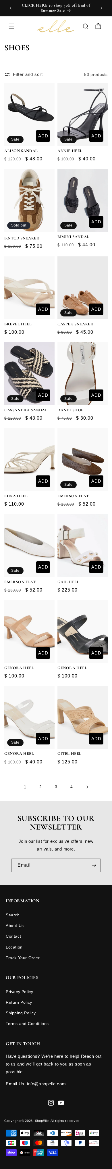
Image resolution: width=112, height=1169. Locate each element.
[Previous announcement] (10, 8)
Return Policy (19, 1002)
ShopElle (42, 1120)
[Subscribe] (94, 865)
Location (14, 947)
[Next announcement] (101, 8)
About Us (15, 925)
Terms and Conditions (27, 1023)
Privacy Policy (19, 991)
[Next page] (87, 787)
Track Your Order (23, 957)
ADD (43, 135)
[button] (11, 26)
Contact (13, 936)
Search (13, 915)
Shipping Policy (21, 1013)
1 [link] (25, 786)
